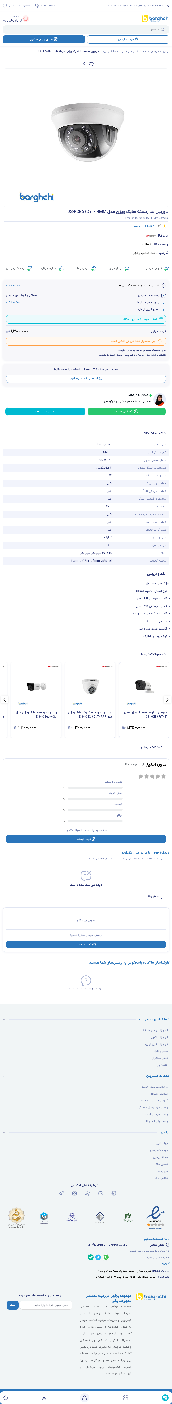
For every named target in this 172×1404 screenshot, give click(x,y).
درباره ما (163, 1171)
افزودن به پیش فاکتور (84, 379)
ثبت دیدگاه (84, 839)
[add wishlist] (91, 64)
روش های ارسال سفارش (153, 1108)
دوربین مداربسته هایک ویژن (119, 51)
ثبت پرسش (83, 945)
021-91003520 (96, 1245)
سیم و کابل (161, 1051)
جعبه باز (162, 1065)
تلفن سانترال (160, 1058)
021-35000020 (47, 6)
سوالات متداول (159, 1094)
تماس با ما (161, 1178)
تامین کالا (162, 1164)
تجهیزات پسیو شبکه (155, 1030)
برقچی (166, 51)
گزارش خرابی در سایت (154, 1101)
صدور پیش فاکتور (41, 39)
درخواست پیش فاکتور (154, 1087)
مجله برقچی (160, 1157)
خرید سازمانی (126, 39)
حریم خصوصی (159, 1150)
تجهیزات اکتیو (159, 1037)
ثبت (12, 1305)
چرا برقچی (162, 1143)
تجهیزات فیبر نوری (156, 1044)
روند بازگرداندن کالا (156, 1121)
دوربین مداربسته (149, 51)
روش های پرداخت (156, 1115)
